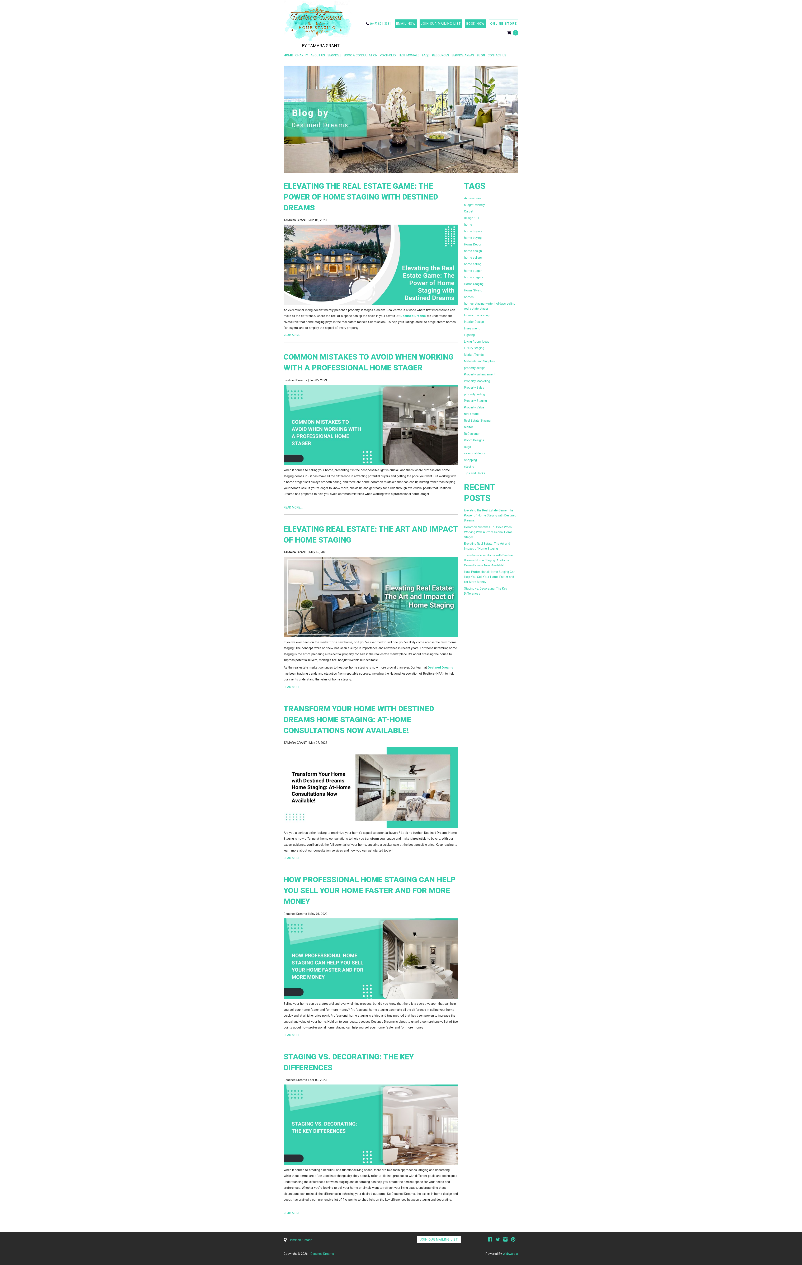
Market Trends (474, 355)
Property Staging (475, 401)
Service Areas (463, 55)
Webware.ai (510, 1254)
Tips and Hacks (474, 473)
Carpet (468, 211)
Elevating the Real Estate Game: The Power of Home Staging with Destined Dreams (361, 197)
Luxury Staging (474, 348)
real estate (471, 414)
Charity (301, 55)
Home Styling (473, 290)
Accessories (472, 198)
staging (469, 466)
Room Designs (474, 440)
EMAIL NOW (406, 23)
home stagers (473, 277)
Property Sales (474, 387)
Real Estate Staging (477, 420)
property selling (474, 394)
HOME (288, 55)
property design (474, 368)
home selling (472, 264)
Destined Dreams (413, 316)
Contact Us (497, 55)
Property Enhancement (479, 374)
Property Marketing (477, 381)
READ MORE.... (293, 335)
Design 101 (471, 218)
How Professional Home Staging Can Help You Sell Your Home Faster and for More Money (370, 890)
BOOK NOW (475, 23)
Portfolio (388, 55)
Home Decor (472, 244)
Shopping (470, 460)
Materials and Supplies (479, 361)
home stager (473, 271)
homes (469, 297)
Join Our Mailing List (439, 1239)
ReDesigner (472, 434)
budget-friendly (474, 205)
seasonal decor (474, 453)
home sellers (473, 257)
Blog (481, 55)
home (468, 224)
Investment (472, 328)
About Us (318, 55)
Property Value (474, 407)
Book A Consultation (360, 55)
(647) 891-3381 (380, 23)
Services (334, 55)
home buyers (473, 231)
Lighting (469, 335)
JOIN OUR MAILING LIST (441, 23)
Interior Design (474, 322)
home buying (473, 238)
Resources (440, 55)
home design (473, 251)
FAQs (426, 55)
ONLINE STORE (503, 23)
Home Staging (473, 284)
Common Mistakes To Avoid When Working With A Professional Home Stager (488, 532)
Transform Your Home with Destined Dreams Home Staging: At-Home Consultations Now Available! (359, 719)
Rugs (467, 447)
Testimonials (409, 55)
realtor (468, 427)
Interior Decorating (477, 315)
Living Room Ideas (476, 341)
